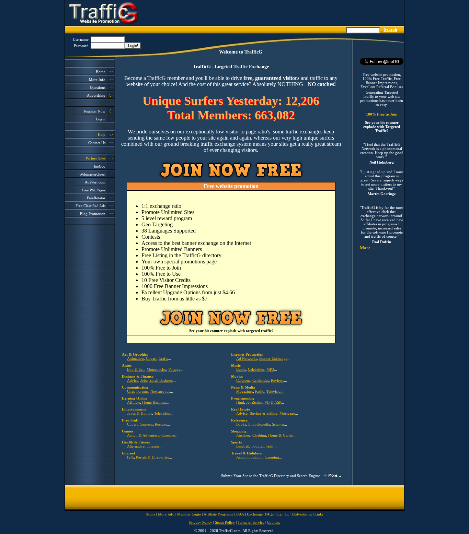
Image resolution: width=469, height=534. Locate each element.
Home (100, 72)
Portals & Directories (152, 457)
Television (274, 391)
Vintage (174, 369)
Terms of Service (251, 522)
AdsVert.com (95, 182)
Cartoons (243, 380)
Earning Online (134, 398)
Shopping (239, 431)
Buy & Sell (136, 369)
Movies (237, 376)
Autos (126, 365)
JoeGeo (99, 166)
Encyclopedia (259, 424)
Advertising (96, 95)
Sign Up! (283, 514)
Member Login (189, 514)
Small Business (161, 380)
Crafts (163, 358)
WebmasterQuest (92, 174)
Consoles (168, 435)
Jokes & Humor (139, 413)
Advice (132, 380)
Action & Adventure (143, 435)
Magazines (244, 391)
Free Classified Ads (90, 206)
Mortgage (287, 413)
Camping (272, 457)
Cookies (273, 522)
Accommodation (249, 457)
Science (278, 424)
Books (241, 424)
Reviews (277, 380)
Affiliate (133, 402)
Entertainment (134, 409)
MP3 (270, 369)
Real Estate (240, 409)
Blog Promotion (92, 214)
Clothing (259, 435)
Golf (270, 446)
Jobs (143, 380)
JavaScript (254, 402)
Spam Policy (225, 522)
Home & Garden (281, 435)
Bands (241, 369)
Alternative (136, 446)
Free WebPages (93, 190)
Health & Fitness (136, 442)
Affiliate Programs (218, 514)
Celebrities (256, 369)
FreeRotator (96, 198)
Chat (130, 391)
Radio (259, 391)
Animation (135, 358)
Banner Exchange (273, 358)
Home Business (154, 402)
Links (318, 514)
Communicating (135, 387)
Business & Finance (137, 376)
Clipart (151, 358)
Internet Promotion (247, 354)
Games (127, 431)
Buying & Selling (263, 413)
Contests (146, 424)
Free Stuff (130, 420)
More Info (97, 80)
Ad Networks (246, 358)
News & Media (243, 387)
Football (257, 446)
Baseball (242, 446)
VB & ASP (272, 402)
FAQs (240, 514)
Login (100, 119)
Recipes (161, 424)
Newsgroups (160, 391)
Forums (142, 391)
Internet (128, 453)
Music (236, 365)
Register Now (94, 111)
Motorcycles (156, 369)
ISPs (130, 457)
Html (240, 402)
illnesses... (154, 446)
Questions (97, 87)
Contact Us (96, 143)
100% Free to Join (381, 114)
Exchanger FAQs (260, 514)
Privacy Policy (200, 522)
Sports (236, 442)
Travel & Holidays (246, 453)
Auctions (243, 435)
